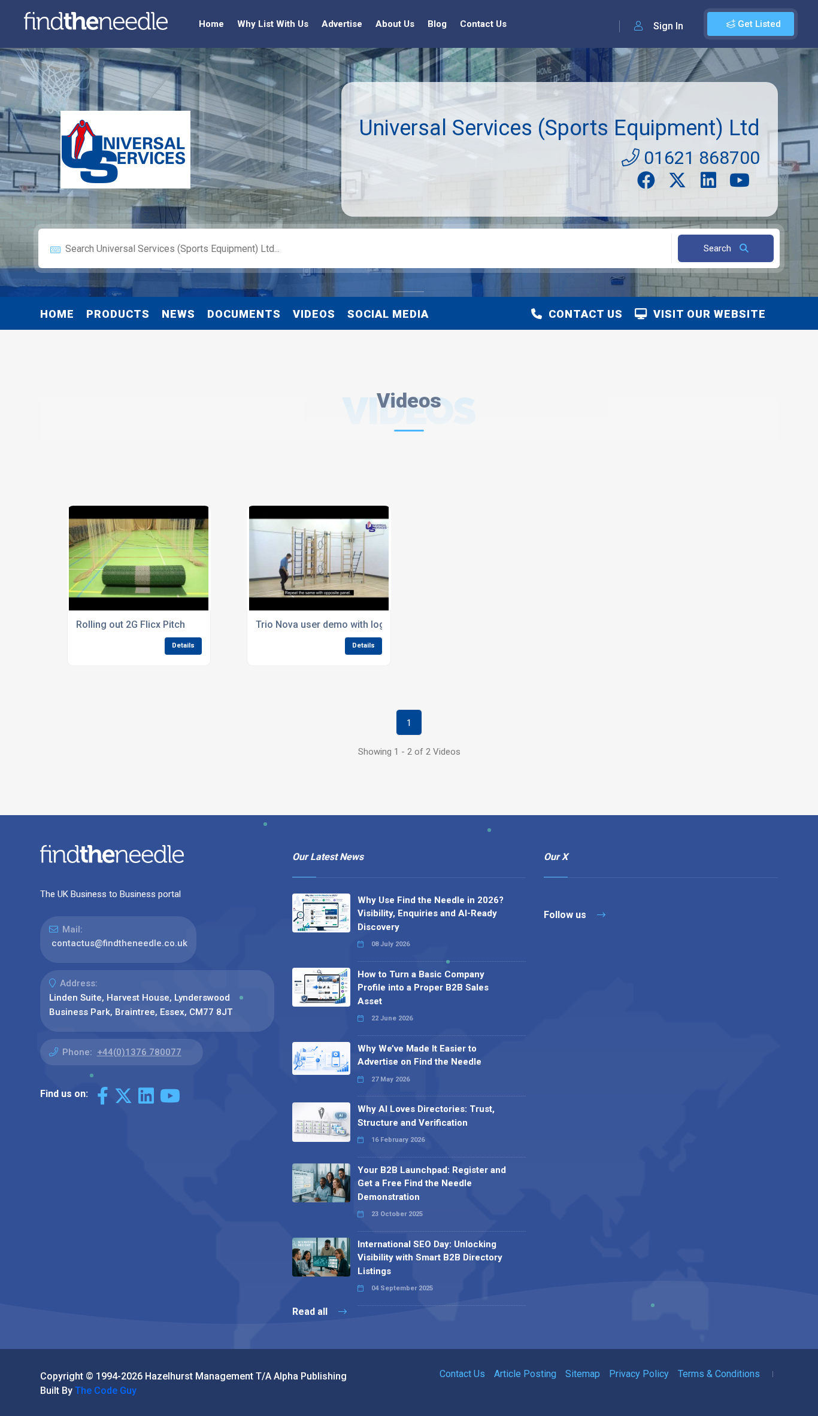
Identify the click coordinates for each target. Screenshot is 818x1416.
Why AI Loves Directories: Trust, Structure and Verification (426, 1116)
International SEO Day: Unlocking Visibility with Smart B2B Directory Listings (430, 1258)
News (178, 314)
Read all (311, 1311)
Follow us (566, 914)
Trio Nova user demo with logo (323, 624)
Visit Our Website (706, 314)
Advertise (342, 24)
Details (183, 645)
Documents (244, 314)
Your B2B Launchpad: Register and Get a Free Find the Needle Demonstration (432, 1183)
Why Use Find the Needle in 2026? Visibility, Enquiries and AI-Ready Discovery (431, 913)
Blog (437, 24)
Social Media (388, 314)
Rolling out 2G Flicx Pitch (130, 624)
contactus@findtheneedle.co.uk (119, 943)
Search (719, 248)
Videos (314, 314)
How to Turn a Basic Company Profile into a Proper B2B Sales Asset (423, 988)
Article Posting (525, 1373)
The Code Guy (106, 1390)
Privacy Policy (639, 1373)
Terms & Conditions (719, 1373)
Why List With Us (272, 24)
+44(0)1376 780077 (139, 1052)
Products (118, 314)
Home (211, 24)
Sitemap (582, 1373)
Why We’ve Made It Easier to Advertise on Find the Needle (419, 1055)
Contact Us (483, 24)
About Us (394, 24)
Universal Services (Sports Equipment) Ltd (559, 128)
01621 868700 (700, 157)
